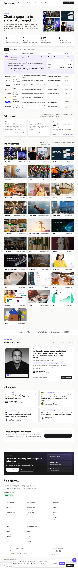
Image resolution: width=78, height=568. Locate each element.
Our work (51, 2)
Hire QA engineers (31, 502)
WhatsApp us (9, 495)
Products (27, 2)
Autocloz (55, 510)
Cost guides (8, 536)
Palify (54, 512)
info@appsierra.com (10, 492)
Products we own (31, 534)
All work (6, 49)
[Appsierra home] (9, 3)
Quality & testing (13, 49)
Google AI (71, 560)
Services (20, 2)
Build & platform (31, 49)
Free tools (8, 529)
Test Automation (9, 505)
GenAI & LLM (9, 510)
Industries (35, 2)
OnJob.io (55, 505)
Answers (8, 531)
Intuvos (55, 507)
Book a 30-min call (25, 469)
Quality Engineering (10, 502)
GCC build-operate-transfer (33, 514)
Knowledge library (10, 534)
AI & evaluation (23, 49)
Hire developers (30, 505)
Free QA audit (30, 539)
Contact (57, 2)
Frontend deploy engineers (33, 510)
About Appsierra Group (32, 526)
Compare (8, 539)
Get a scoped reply (58, 436)
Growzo (55, 517)
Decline (55, 563)
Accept (62, 563)
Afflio (54, 519)
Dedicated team (30, 512)
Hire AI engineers (31, 507)
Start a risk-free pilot (68, 2)
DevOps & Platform (10, 512)
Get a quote (29, 536)
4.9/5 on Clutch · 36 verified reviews (63, 342)
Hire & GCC (43, 2)
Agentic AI (8, 507)
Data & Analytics (10, 514)
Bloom (54, 514)
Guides (7, 526)
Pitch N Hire (56, 502)
